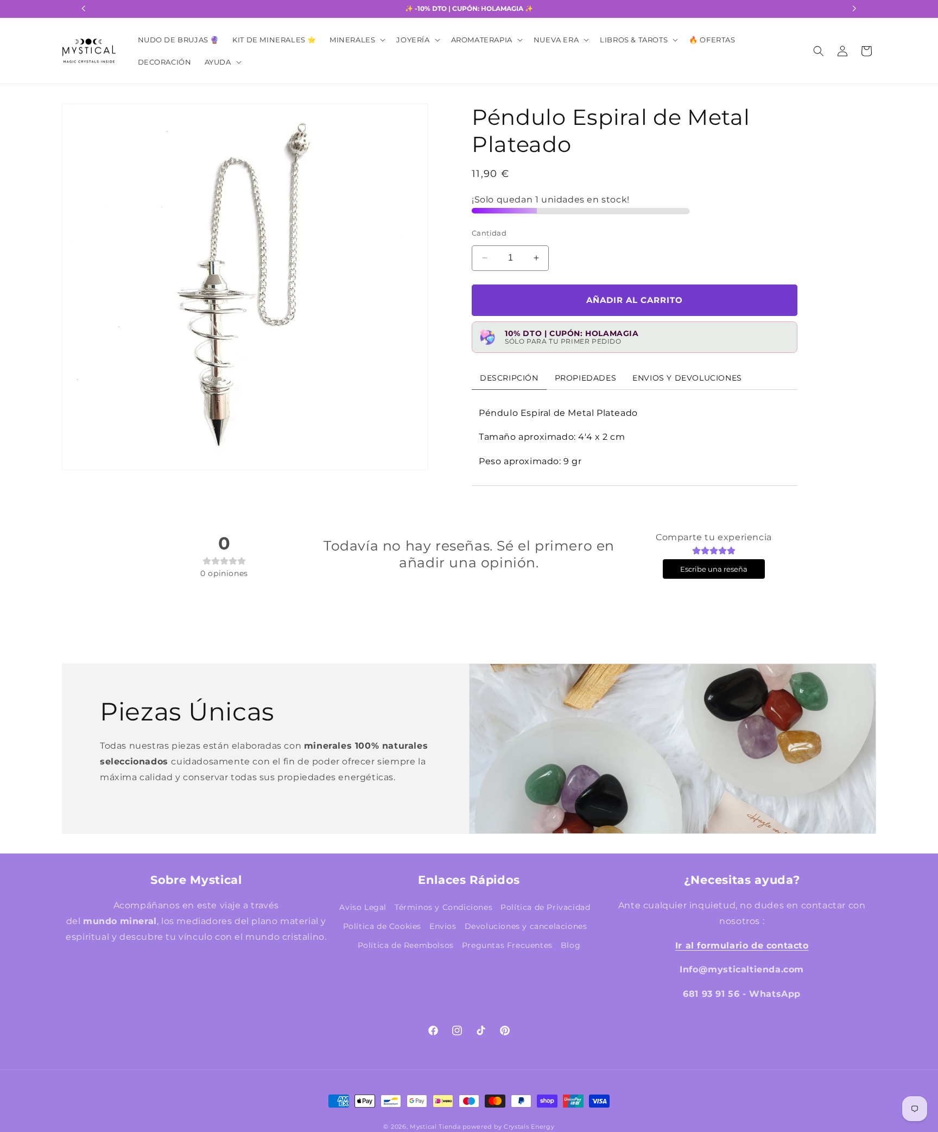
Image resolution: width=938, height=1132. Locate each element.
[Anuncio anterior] (83, 8)
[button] (356, 40)
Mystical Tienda (435, 1126)
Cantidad (489, 233)
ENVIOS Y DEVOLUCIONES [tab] (687, 377)
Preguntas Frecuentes (507, 945)
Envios (443, 926)
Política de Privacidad (545, 907)
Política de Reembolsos (406, 945)
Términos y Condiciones (443, 907)
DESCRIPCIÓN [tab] (509, 377)
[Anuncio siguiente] (854, 8)
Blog (570, 945)
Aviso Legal (362, 907)
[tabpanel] (634, 437)
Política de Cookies (382, 926)
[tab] (586, 377)
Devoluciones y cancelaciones (526, 926)
